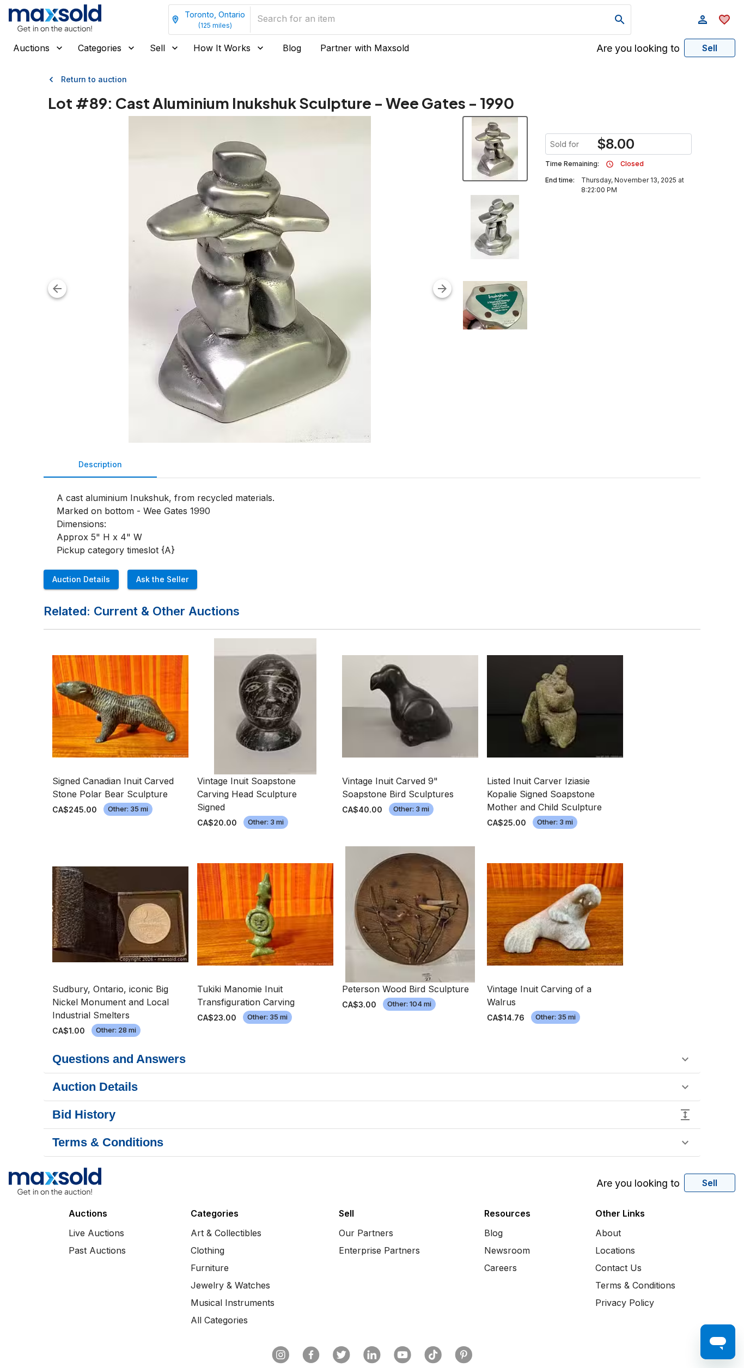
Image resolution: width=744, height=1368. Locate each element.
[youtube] (402, 1355)
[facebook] (311, 1355)
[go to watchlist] (724, 19)
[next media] (442, 288)
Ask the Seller (162, 579)
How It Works (222, 47)
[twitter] (341, 1355)
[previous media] (57, 288)
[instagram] (280, 1355)
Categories (99, 47)
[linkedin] (372, 1355)
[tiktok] (433, 1355)
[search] (620, 19)
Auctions (31, 47)
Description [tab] (100, 464)
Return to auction (94, 79)
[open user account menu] (702, 19)
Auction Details (81, 579)
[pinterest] (463, 1355)
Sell (157, 47)
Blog (292, 47)
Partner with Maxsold (364, 47)
